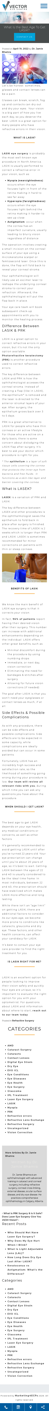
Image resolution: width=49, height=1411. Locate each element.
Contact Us (25, 37)
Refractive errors (19, 1116)
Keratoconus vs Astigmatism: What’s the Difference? (25, 1269)
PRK (10, 1111)
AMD (10, 1045)
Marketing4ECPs (26, 1395)
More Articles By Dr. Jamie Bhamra (20, 1154)
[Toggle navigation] (44, 6)
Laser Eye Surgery (20, 1099)
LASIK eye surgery (15, 153)
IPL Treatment (17, 1095)
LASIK (11, 1103)
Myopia (12, 1107)
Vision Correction (20, 1132)
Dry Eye (12, 1066)
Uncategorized (18, 1128)
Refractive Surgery (23, 1020)
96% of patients (24, 619)
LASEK (6, 497)
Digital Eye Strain (20, 1062)
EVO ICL (13, 1070)
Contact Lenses (18, 1058)
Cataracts (14, 1054)
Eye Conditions (18, 1074)
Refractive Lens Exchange (25, 1120)
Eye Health (15, 1083)
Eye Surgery (16, 1087)
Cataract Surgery (19, 1049)
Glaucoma (14, 1091)
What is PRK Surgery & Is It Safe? (22, 1213)
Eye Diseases (16, 1078)
